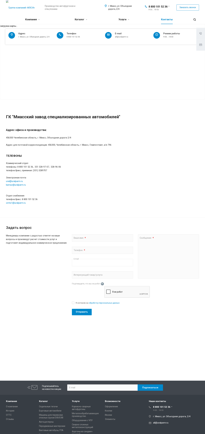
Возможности (112, 401)
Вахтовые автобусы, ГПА (51, 430)
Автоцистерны (46, 422)
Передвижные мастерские (52, 426)
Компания (31, 19)
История (10, 411)
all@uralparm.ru (160, 422)
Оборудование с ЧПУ (82, 420)
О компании (12, 406)
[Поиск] (194, 19)
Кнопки (108, 411)
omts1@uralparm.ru (16, 203)
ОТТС (9, 415)
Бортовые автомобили (50, 411)
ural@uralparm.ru (14, 181)
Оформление (111, 406)
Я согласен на (97, 303)
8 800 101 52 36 (158, 6)
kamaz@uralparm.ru (16, 184)
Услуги (123, 19)
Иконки (108, 415)
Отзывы (10, 419)
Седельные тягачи (48, 406)
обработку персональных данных (104, 303)
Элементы (110, 419)
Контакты (167, 19)
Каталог (80, 19)
